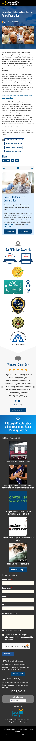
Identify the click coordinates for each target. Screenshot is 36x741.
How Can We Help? (10, 613)
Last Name (7, 588)
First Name (7, 580)
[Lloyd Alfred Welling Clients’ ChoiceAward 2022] (26, 263)
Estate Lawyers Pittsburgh (14, 143)
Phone (4, 605)
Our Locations (17, 674)
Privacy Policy (26, 735)
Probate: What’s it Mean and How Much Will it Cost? (18, 538)
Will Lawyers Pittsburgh (13, 151)
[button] (33, 3)
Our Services (24, 231)
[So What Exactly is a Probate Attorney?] (18, 450)
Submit (7, 654)
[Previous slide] (2, 387)
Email (5, 596)
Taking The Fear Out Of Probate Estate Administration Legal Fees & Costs (18, 512)
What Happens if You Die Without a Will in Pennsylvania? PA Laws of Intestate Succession (18, 486)
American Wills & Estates (21, 729)
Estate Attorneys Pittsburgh (14, 140)
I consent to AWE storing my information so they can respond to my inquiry (19, 637)
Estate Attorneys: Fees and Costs (18, 564)
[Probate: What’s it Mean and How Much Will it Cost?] (18, 526)
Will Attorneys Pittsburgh (14, 147)
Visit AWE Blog (17, 570)
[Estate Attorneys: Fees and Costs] (18, 552)
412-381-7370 (9, 224)
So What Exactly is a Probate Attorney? (18, 461)
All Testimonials (17, 410)
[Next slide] (33, 387)
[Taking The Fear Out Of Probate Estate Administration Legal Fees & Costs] (18, 500)
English (15, 700)
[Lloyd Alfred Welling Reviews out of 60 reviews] (10, 263)
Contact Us (9, 231)
